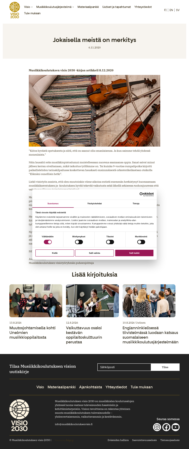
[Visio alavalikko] (32, 7)
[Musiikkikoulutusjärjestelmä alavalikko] (73, 7)
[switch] (79, 242)
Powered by (64, 440)
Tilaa (165, 367)
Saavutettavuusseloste (144, 440)
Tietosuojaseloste (170, 440)
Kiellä (54, 253)
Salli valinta (94, 253)
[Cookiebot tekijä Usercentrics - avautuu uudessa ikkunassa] (142, 194)
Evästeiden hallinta (118, 440)
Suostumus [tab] (53, 203)
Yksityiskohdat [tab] (94, 203)
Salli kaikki (134, 253)
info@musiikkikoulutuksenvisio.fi (74, 424)
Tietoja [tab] (136, 203)
